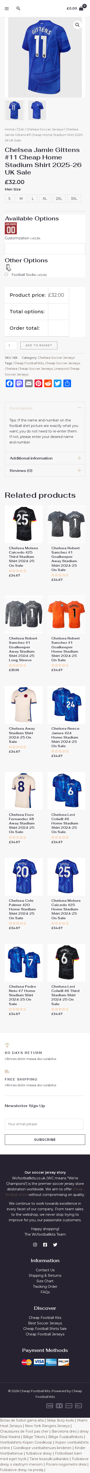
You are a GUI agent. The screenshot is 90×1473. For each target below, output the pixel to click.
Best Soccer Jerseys (45, 1323)
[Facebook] (45, 1245)
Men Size (13, 189)
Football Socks (29, 275)
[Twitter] (55, 1245)
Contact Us (45, 1270)
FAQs (45, 1292)
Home (10, 129)
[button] (77, 25)
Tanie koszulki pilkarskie (49, 1459)
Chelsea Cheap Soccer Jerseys (29, 368)
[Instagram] (35, 1245)
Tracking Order (45, 1286)
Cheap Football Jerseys (45, 1334)
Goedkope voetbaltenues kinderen (42, 1448)
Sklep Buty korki (60, 1420)
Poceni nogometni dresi (66, 1464)
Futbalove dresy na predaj (21, 1470)
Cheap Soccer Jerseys (62, 363)
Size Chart (45, 1281)
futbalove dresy (39, 1453)
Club (20, 129)
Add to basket (38, 345)
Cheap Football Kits (28, 363)
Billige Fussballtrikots (65, 1437)
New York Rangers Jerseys (47, 1426)
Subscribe (45, 1139)
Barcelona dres (64, 1431)
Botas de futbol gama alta (22, 1420)
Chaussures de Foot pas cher (24, 1431)
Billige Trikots (34, 1437)
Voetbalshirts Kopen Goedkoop (26, 1442)
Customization (22, 238)
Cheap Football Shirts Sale (45, 1329)
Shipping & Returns (45, 1275)
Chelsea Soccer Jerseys (44, 129)
